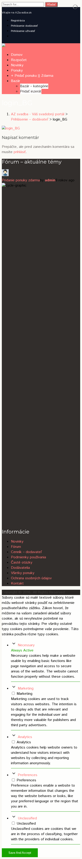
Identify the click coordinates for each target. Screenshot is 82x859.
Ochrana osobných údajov (31, 578)
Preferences (27, 775)
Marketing (25, 688)
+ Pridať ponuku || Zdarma (32, 75)
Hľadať (51, 4)
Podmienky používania (28, 557)
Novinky (17, 65)
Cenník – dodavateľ (26, 552)
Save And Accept (19, 852)
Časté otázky (21, 562)
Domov (17, 54)
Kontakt (17, 583)
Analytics (25, 737)
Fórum (16, 546)
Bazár (15, 81)
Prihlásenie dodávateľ (24, 26)
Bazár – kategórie (34, 86)
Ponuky (17, 70)
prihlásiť (20, 152)
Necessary (26, 645)
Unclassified (27, 818)
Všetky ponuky (22, 573)
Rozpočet (19, 60)
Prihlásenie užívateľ (23, 31)
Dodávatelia (20, 567)
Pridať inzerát (30, 91)
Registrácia (18, 21)
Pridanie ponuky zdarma (21, 180)
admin (50, 180)
